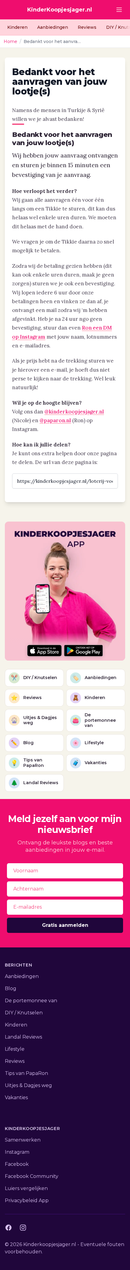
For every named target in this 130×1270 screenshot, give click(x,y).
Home (10, 41)
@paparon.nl (55, 420)
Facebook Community (31, 1176)
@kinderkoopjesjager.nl (74, 411)
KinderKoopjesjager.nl (59, 9)
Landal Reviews (23, 1037)
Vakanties (16, 1097)
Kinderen (17, 27)
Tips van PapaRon (26, 1073)
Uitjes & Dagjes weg (28, 1085)
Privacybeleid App (27, 1200)
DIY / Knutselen (24, 1013)
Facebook (17, 1164)
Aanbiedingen (52, 27)
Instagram (17, 1152)
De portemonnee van (31, 1000)
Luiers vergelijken (26, 1188)
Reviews (87, 27)
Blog (10, 988)
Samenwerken (23, 1140)
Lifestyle (14, 1049)
